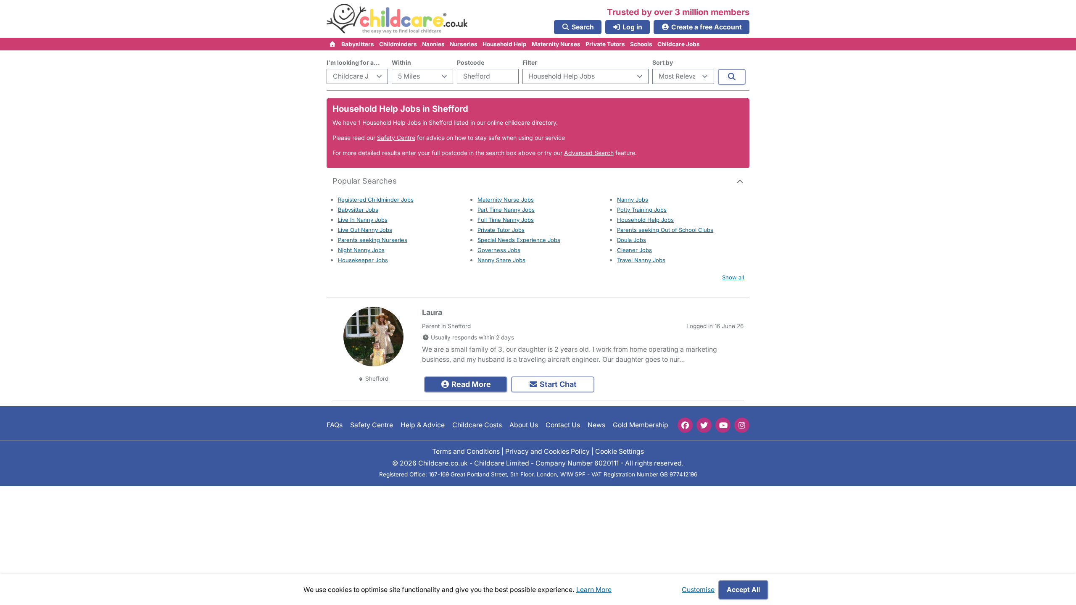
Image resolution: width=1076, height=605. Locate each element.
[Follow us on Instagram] (741, 425)
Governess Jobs (498, 250)
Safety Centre (396, 137)
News (596, 425)
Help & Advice (423, 425)
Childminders (398, 44)
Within (401, 62)
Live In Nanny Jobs (363, 219)
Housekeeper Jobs (363, 260)
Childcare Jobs (678, 44)
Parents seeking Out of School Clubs (665, 229)
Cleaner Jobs (634, 250)
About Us (523, 425)
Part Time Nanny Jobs (506, 209)
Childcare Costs (477, 425)
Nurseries (463, 44)
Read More (470, 384)
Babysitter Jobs (358, 209)
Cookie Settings (619, 451)
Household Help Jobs (645, 219)
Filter (529, 62)
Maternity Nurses (556, 44)
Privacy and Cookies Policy (547, 451)
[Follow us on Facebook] (685, 425)
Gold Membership (640, 425)
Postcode (470, 62)
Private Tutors (605, 44)
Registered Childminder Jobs (376, 199)
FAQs (335, 425)
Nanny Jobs (632, 199)
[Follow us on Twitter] (704, 425)
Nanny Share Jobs (501, 260)
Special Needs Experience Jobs (518, 240)
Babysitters (357, 44)
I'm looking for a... (353, 62)
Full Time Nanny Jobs (505, 219)
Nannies (433, 44)
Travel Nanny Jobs (641, 260)
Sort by (662, 62)
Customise (698, 590)
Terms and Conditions (466, 451)
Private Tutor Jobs (501, 229)
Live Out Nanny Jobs (365, 229)
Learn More (594, 590)
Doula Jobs (631, 240)
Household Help (505, 44)
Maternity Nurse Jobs (505, 199)
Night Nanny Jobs (361, 250)
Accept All (743, 590)
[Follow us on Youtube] (723, 425)
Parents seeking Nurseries (372, 240)
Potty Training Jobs (642, 209)
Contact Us (563, 425)
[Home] (332, 44)
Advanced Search (589, 152)
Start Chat (557, 384)
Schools (641, 44)
